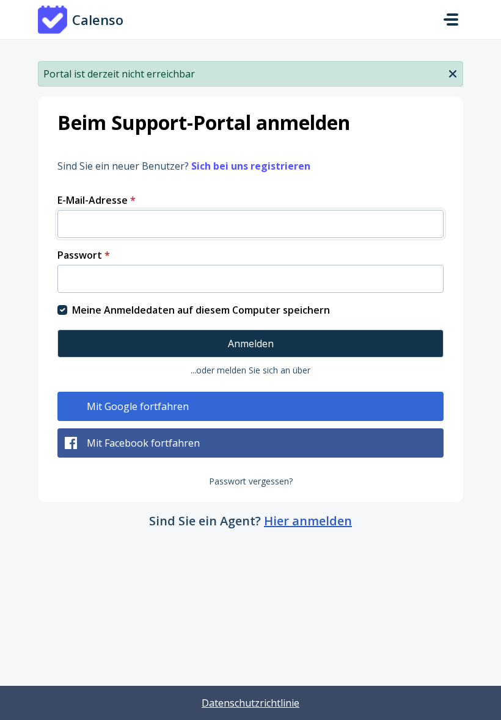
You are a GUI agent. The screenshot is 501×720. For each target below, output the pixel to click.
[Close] (453, 73)
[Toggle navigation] (451, 20)
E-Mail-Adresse (96, 200)
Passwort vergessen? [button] (251, 481)
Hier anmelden (308, 521)
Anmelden (251, 343)
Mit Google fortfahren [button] (138, 406)
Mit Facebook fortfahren (143, 443)
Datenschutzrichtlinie (250, 703)
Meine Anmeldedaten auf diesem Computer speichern (201, 310)
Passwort (83, 255)
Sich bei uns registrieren (250, 166)
